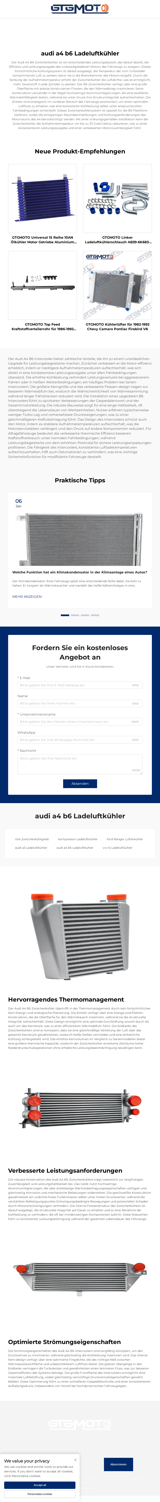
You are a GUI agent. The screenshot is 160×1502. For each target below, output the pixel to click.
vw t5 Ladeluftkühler (117, 848)
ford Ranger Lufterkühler (125, 839)
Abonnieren (118, 1464)
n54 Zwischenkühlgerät (32, 839)
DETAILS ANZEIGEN (42, 198)
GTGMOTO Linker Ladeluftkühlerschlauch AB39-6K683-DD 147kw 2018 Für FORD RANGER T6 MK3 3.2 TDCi (117, 240)
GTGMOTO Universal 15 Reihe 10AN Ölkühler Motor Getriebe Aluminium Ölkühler (42, 240)
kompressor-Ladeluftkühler (78, 839)
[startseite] (80, 9)
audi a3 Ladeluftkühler (31, 848)
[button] (65, 615)
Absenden (80, 784)
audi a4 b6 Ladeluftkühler (75, 848)
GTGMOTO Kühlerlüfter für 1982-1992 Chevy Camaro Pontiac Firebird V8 (117, 326)
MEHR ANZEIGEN (27, 597)
